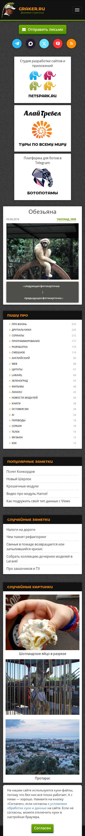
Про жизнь (19, 324)
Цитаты (17, 369)
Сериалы (18, 335)
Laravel (17, 375)
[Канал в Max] (30, 43)
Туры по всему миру (42, 144)
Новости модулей (25, 397)
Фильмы (18, 386)
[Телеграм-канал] (17, 43)
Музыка (17, 437)
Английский (21, 358)
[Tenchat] (58, 43)
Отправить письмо (44, 29)
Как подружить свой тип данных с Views (38, 501)
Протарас (42, 778)
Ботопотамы (42, 193)
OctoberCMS (20, 409)
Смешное (18, 352)
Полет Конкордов (20, 471)
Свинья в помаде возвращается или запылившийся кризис (35, 546)
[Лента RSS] (71, 43)
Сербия (17, 426)
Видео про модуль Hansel (26, 493)
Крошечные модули (22, 486)
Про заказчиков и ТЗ (23, 568)
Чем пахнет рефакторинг (26, 536)
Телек (16, 431)
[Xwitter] (44, 43)
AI (13, 415)
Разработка (20, 347)
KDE (14, 443)
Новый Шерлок (18, 479)
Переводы (19, 420)
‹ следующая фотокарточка (41, 286)
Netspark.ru (42, 96)
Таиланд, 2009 (66, 219)
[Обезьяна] (42, 251)
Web (14, 364)
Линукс (17, 392)
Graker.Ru (32, 8)
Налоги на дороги (20, 529)
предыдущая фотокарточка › (43, 298)
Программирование (26, 341)
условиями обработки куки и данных (37, 806)
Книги (16, 403)
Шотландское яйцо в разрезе (42, 653)
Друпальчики (21, 329)
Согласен (42, 827)
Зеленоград (20, 380)
